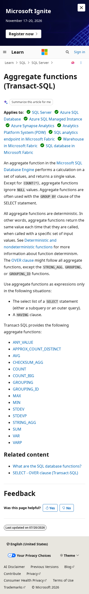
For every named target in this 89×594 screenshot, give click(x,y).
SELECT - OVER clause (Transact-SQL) (45, 472)
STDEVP (20, 415)
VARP (17, 442)
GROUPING (23, 382)
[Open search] (67, 52)
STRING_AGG (24, 422)
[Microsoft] (45, 52)
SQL (22, 62)
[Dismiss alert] (81, 7)
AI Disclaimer (14, 566)
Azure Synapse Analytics (32, 125)
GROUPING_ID (26, 389)
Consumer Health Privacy (24, 580)
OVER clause (22, 260)
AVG (16, 355)
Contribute (12, 573)
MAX (17, 395)
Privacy (32, 573)
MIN (16, 402)
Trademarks (13, 587)
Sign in (79, 52)
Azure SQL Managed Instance (55, 119)
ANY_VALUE (23, 342)
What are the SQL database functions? (47, 466)
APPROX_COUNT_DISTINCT (37, 349)
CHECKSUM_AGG (28, 362)
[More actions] (81, 63)
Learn (9, 62)
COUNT (19, 369)
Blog (67, 566)
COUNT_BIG (23, 375)
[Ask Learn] (73, 63)
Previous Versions (45, 566)
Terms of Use (63, 580)
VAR (16, 435)
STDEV (18, 409)
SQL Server (40, 62)
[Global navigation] (4, 52)
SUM (17, 429)
